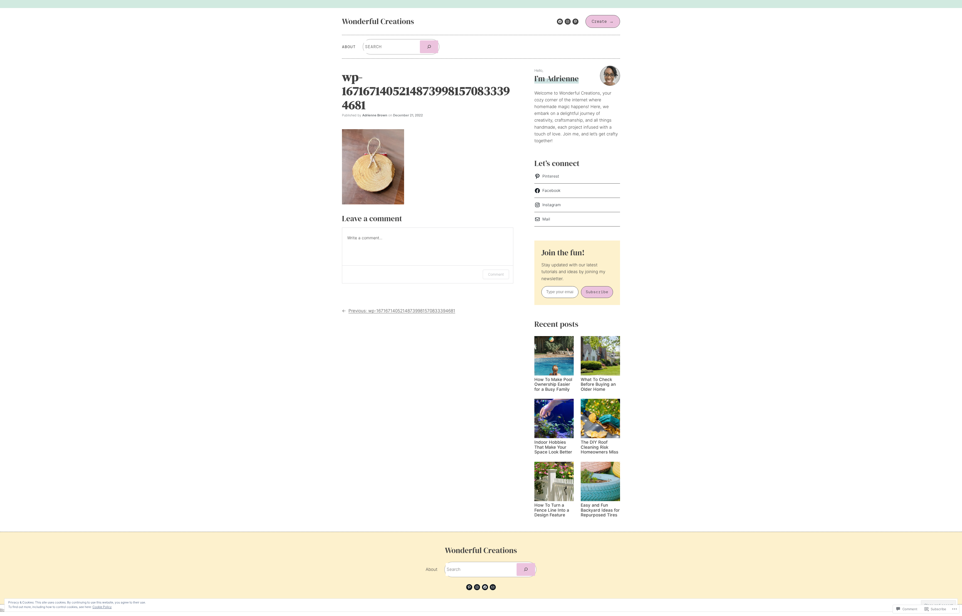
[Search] (429, 46)
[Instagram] (568, 22)
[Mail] (493, 587)
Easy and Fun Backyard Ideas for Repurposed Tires (600, 510)
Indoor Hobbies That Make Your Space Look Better (553, 447)
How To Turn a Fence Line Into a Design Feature (551, 510)
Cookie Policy (102, 607)
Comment (496, 274)
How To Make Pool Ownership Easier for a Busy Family (553, 384)
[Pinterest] (575, 22)
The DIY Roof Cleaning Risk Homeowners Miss (599, 447)
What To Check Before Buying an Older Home (598, 384)
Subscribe (597, 291)
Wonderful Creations (378, 21)
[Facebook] (560, 22)
